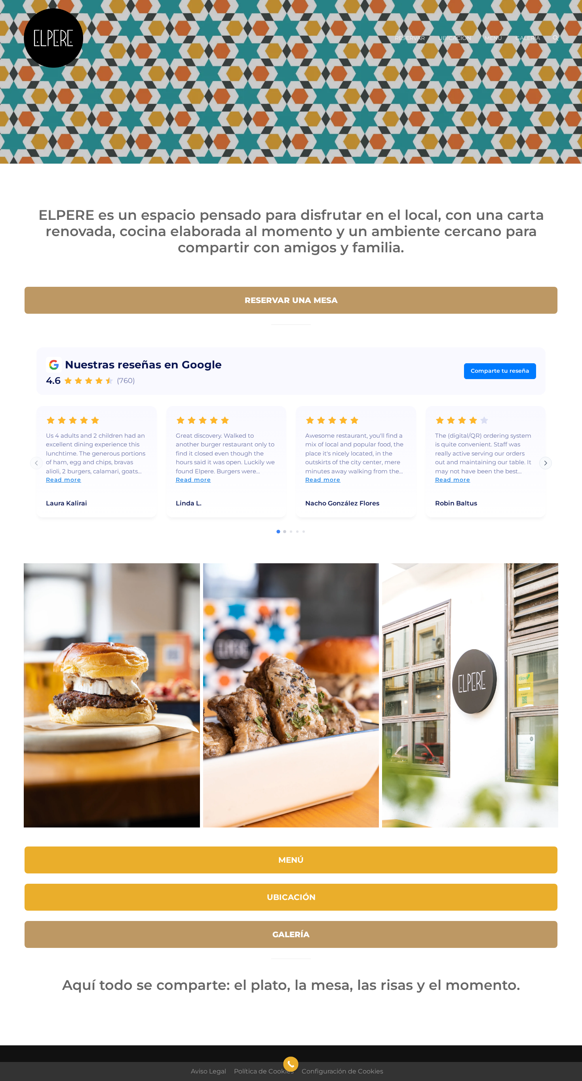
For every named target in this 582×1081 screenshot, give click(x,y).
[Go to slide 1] (278, 531)
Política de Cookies (264, 1071)
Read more (63, 479)
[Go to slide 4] (297, 531)
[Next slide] (545, 463)
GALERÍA (527, 38)
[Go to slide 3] (291, 531)
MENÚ (493, 38)
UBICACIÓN (454, 38)
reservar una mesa (291, 300)
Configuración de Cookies (342, 1071)
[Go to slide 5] (303, 531)
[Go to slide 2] (284, 531)
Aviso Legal (208, 1071)
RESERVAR (410, 38)
